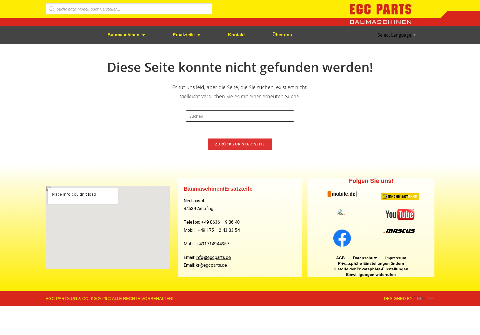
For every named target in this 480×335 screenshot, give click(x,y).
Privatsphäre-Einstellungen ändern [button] (371, 263)
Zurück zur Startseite (240, 144)
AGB (340, 258)
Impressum (395, 258)
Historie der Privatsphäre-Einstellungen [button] (371, 269)
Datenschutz (365, 258)
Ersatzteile (184, 34)
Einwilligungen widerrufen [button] (371, 274)
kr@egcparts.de (211, 265)
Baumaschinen (123, 34)
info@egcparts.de (213, 257)
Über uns (282, 34)
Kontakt (236, 34)
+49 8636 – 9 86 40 (220, 222)
